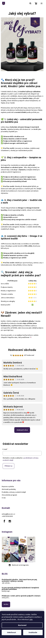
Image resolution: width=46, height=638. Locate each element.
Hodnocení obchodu (22, 350)
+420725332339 (7, 516)
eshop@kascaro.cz (8, 514)
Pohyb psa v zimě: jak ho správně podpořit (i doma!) (21, 596)
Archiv (6, 604)
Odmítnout (11, 632)
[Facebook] (4, 521)
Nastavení (22, 625)
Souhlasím (33, 632)
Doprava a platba (8, 486)
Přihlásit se (8, 466)
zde (30, 619)
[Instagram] (9, 521)
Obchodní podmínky (9, 489)
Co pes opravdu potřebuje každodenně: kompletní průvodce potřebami (20, 588)
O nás (4, 498)
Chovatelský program (9, 495)
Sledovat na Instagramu (20, 565)
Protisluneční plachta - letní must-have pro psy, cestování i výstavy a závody (19, 580)
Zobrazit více (22, 430)
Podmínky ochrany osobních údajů (14, 492)
